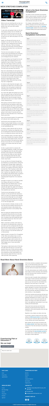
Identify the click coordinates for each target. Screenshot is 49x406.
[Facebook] (26, 400)
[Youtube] (28, 400)
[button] (2, 2)
